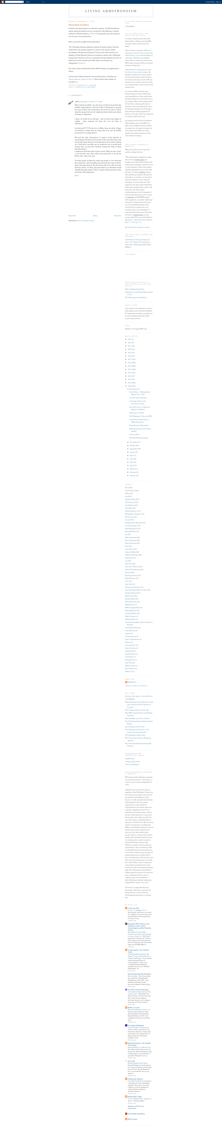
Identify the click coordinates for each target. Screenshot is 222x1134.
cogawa (127, 633)
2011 (130, 379)
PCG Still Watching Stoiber (138, 438)
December (133, 389)
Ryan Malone (130, 668)
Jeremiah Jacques (131, 525)
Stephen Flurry (130, 499)
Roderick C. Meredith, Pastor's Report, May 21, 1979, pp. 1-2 (138, 221)
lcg (126, 496)
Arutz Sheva (129, 549)
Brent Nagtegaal (130, 540)
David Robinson (131, 601)
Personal (128, 572)
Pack (126, 546)
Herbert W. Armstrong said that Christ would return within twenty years (139, 52)
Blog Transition (133, 976)
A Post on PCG (134, 434)
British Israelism (130, 543)
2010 (130, 382)
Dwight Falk (129, 651)
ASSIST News (130, 758)
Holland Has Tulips (135, 1096)
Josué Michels (130, 630)
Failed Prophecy (130, 511)
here (76, 82)
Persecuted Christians (85, 87)
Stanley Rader (130, 599)
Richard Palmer (130, 531)
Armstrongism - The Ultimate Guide (138, 951)
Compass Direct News (132, 761)
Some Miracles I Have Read (138, 425)
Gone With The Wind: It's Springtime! (140, 1081)
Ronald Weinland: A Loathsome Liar (139, 1047)
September (134, 449)
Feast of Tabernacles (132, 639)
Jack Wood (129, 662)
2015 (130, 366)
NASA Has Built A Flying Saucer (138, 1027)
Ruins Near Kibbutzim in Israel (137, 1010)
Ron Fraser (129, 517)
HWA (127, 493)
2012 (130, 376)
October (133, 445)
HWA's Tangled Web (132, 607)
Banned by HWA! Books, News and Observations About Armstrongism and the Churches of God (139, 926)
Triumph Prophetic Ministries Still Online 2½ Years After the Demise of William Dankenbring (139, 956)
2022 (130, 342)
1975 (127, 581)
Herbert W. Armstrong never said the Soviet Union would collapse (138, 70)
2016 (130, 362)
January (133, 475)
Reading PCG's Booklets (133, 522)
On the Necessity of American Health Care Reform (139, 408)
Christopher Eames (131, 627)
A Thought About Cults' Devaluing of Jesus (137, 402)
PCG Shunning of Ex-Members (136, 297)
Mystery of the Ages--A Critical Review (139, 696)
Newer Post (72, 215)
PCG (126, 487)
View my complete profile (136, 686)
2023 (130, 339)
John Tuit (128, 584)
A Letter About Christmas (138, 398)
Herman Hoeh (130, 619)
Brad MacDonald (131, 528)
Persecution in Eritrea (136, 413)
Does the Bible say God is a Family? (137, 718)
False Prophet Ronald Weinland (139, 974)
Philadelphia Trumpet (132, 514)
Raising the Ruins (131, 575)
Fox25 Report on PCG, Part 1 (135, 727)
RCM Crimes (132, 1119)
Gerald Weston (130, 654)
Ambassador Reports (135, 1079)
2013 (130, 372)
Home (95, 215)
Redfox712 (132, 682)
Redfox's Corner (134, 1007)
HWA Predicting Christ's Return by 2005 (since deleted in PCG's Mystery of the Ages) (139, 704)
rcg (126, 534)
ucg (126, 561)
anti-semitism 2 (130, 645)
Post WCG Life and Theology (138, 989)
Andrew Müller (130, 552)
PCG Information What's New (135, 735)
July (131, 455)
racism (127, 520)
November (133, 442)
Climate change (130, 636)
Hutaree (128, 642)
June (131, 459)
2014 (130, 369)
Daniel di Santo (130, 648)
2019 (130, 352)
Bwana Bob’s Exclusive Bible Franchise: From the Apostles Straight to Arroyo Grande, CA (139, 934)
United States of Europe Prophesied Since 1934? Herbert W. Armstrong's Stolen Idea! (137, 242)
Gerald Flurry (129, 490)
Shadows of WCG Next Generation (136, 1107)
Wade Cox (128, 671)
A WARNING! (130, 26)
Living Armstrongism (111, 11)
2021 (130, 346)
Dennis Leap (129, 596)
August (132, 452)
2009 (130, 386)
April (132, 465)
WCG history (129, 502)
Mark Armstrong (131, 537)
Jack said (131, 1061)
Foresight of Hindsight (136, 1025)
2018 (130, 356)
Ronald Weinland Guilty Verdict (138, 1063)
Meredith (128, 508)
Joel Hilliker (129, 505)
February (133, 472)
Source (93, 33)
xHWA (77, 101)
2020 (130, 349)
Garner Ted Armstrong (132, 569)
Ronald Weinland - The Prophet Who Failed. (139, 1044)
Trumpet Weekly (131, 613)
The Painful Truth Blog (136, 1113)
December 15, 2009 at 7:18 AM (91, 101)
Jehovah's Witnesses (132, 566)
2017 (130, 359)
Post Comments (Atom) (86, 220)
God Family (129, 657)
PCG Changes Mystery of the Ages (137, 710)
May (131, 462)
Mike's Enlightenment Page (134, 289)
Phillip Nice (129, 604)
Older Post (117, 215)
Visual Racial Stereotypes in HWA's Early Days (139, 420)
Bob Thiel (128, 563)
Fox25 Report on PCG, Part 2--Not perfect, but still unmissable (137, 730)
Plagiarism (128, 558)
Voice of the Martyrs (132, 764)
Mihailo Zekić (130, 665)
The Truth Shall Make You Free (136, 590)
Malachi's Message (131, 555)
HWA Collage (130, 616)
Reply (77, 175)
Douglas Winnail (131, 593)
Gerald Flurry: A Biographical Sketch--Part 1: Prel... (139, 393)
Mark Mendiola (130, 610)
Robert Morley (130, 578)
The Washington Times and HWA (140, 416)
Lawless (130, 910)
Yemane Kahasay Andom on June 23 (81, 79)
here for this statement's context (139, 227)
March (132, 469)
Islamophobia (130, 660)
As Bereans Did (133, 908)
